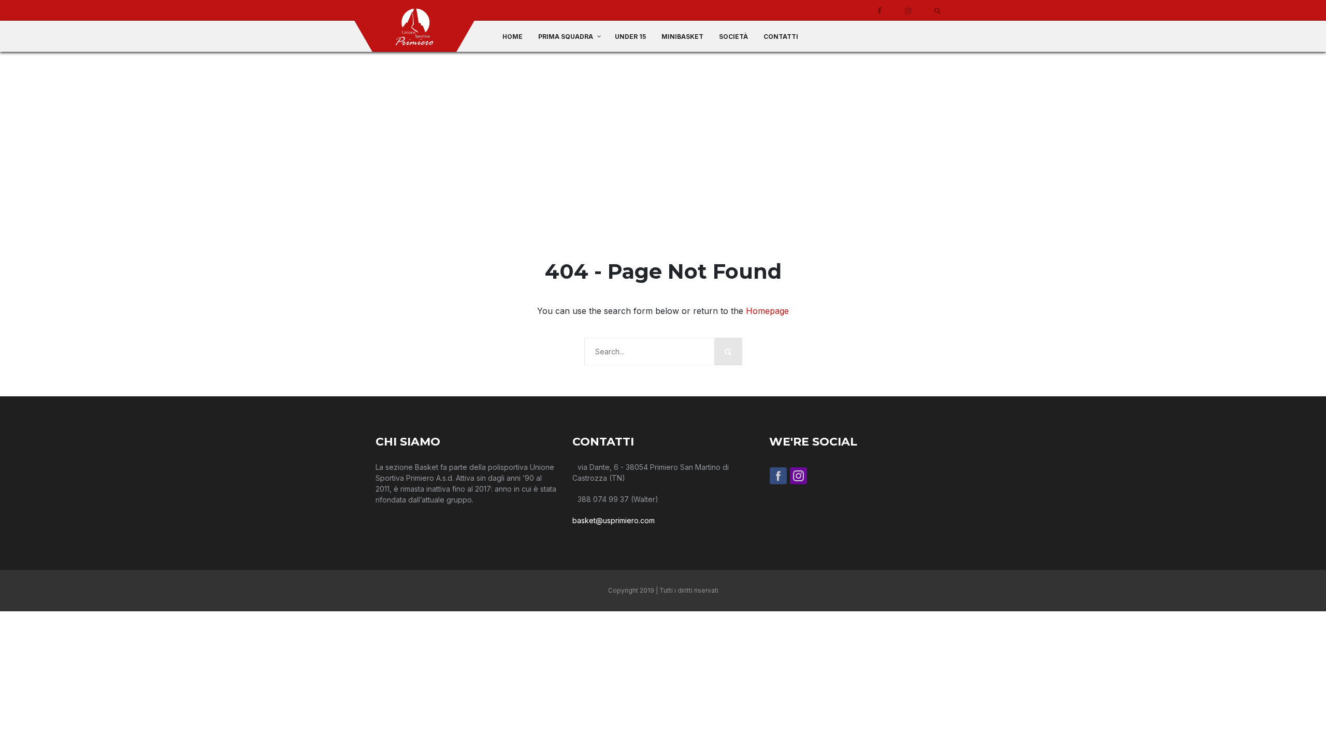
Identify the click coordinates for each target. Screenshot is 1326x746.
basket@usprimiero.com (613, 520)
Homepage (767, 311)
